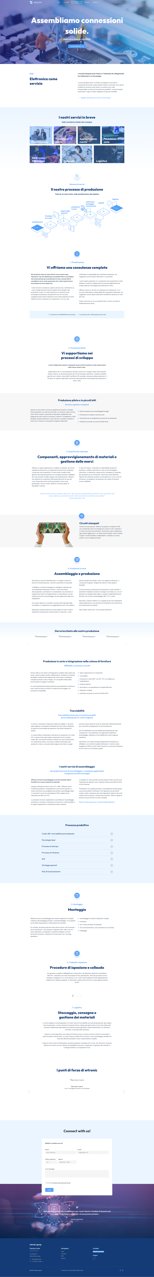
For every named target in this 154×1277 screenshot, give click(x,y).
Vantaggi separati (49, 865)
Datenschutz (80, 1270)
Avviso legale (72, 1270)
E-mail (79, 1149)
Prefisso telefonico (50, 1159)
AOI (43, 859)
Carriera (63, 1258)
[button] (28, 643)
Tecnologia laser (49, 840)
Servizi (77, 2)
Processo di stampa (50, 846)
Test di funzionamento (51, 871)
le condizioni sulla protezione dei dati (61, 1182)
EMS (62, 1256)
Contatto (95, 2)
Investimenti (64, 1270)
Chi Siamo (66, 2)
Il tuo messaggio (49, 1169)
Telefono (60, 1159)
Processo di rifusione (50, 852)
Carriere (86, 2)
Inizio (58, 2)
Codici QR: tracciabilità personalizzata (58, 833)
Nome (47, 1149)
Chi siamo (63, 1253)
